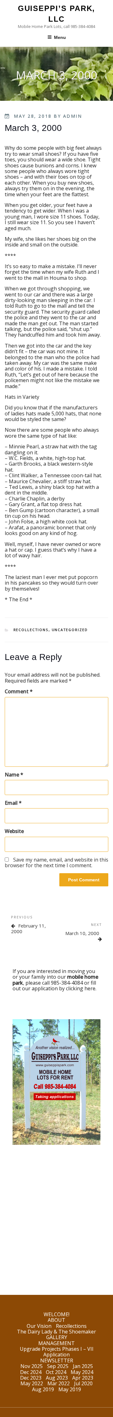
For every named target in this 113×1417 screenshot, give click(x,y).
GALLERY (56, 1337)
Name (14, 774)
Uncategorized (70, 629)
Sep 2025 (57, 1366)
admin (72, 116)
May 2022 (31, 1383)
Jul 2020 (83, 1383)
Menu (60, 37)
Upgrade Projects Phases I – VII (57, 1348)
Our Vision (39, 1325)
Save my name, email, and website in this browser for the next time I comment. (56, 862)
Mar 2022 (58, 1383)
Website (14, 831)
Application (56, 1354)
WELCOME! (56, 1314)
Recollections (31, 629)
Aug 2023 (57, 1377)
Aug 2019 (43, 1389)
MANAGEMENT (56, 1343)
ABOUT (56, 1320)
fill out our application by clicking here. (54, 985)
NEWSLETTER (56, 1360)
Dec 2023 (30, 1377)
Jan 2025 (83, 1366)
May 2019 (69, 1389)
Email (13, 803)
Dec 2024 (30, 1372)
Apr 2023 (82, 1377)
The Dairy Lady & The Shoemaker (56, 1331)
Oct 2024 (56, 1372)
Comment (19, 691)
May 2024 (82, 1372)
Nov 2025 (31, 1366)
